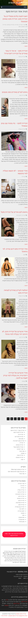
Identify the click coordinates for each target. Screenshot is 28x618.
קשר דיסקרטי (20, 449)
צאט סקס (21, 438)
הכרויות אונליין (22, 129)
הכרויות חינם (22, 337)
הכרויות (16, 24)
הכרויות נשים (21, 500)
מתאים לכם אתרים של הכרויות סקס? (14, 212)
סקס (20, 26)
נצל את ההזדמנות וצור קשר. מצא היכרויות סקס (14, 534)
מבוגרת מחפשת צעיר (18, 447)
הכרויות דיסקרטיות (20, 215)
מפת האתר (21, 451)
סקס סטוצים (21, 517)
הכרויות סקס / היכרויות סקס (17, 430)
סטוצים (23, 26)
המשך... (25, 46)
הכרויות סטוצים (19, 457)
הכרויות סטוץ (20, 455)
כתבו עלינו (22, 471)
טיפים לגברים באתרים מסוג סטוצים (14, 92)
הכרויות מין (20, 434)
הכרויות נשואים (10, 24)
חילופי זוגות (21, 509)
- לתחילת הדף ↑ (4, 615)
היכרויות (22, 485)
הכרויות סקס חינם (19, 436)
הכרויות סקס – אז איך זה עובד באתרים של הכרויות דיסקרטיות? (15, 52)
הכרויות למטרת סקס (18, 432)
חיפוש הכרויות (21, 511)
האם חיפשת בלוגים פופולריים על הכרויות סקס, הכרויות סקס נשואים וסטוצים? (15, 19)
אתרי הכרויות (22, 24)
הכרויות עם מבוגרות (19, 507)
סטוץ (22, 459)
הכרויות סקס (22, 95)
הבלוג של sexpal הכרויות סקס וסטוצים (17, 615)
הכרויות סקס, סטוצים (17, 3)
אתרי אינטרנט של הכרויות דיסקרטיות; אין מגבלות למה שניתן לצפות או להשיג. (15, 375)
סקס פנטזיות (21, 519)
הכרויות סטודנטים (20, 502)
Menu (25, 7)
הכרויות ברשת (22, 56)
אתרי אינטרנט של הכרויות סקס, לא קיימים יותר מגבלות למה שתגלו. (14, 332)
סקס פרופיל (21, 521)
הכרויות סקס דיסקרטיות (18, 441)
